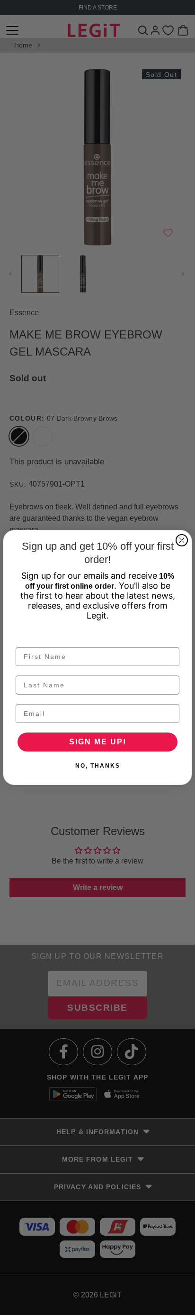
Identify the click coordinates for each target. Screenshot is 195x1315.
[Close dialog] (181, 540)
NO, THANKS (97, 765)
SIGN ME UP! (97, 742)
